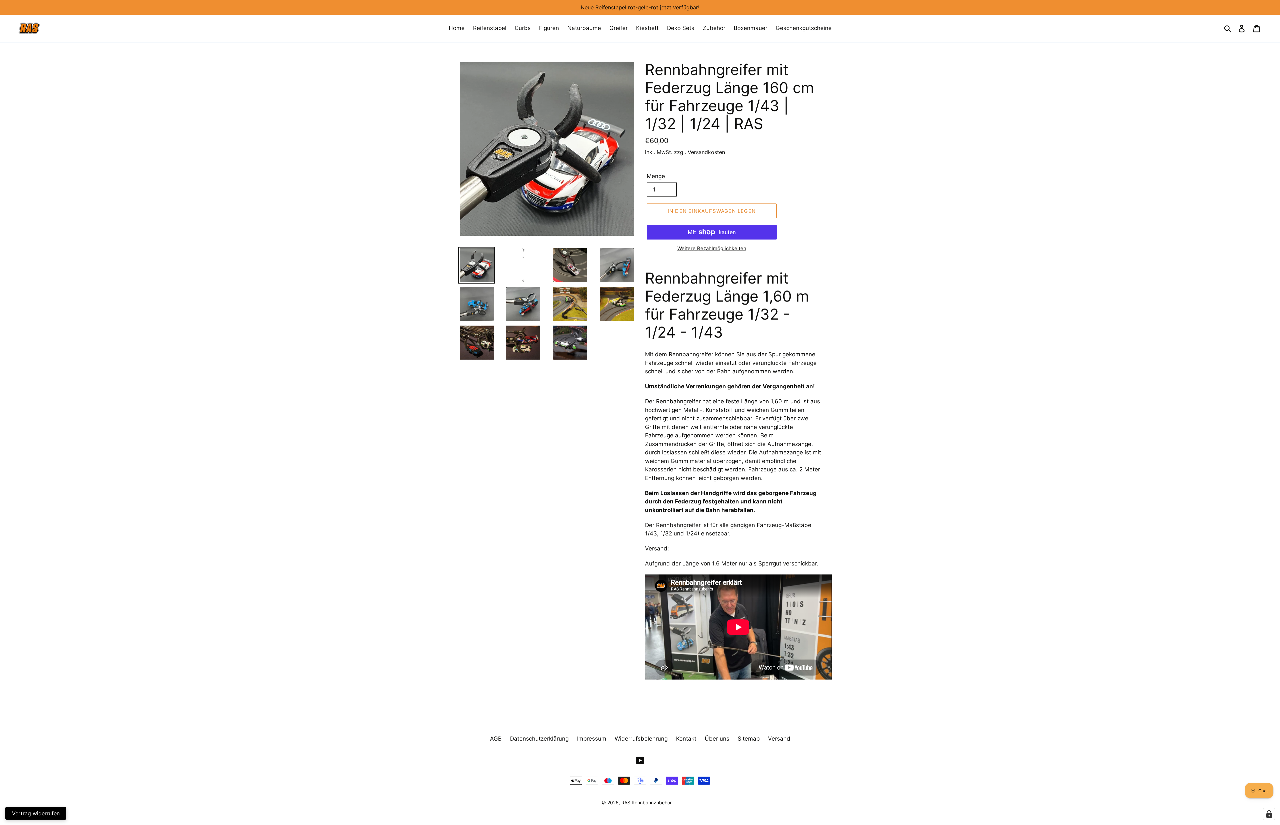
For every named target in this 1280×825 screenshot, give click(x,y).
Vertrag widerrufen (36, 813)
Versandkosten (706, 152)
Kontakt (686, 738)
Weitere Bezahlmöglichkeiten (711, 248)
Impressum (591, 738)
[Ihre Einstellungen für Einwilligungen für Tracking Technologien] (1269, 814)
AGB (496, 738)
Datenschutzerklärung (539, 738)
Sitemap (749, 738)
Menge (656, 176)
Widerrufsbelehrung (641, 738)
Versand (779, 738)
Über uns (717, 738)
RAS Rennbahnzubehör (646, 802)
